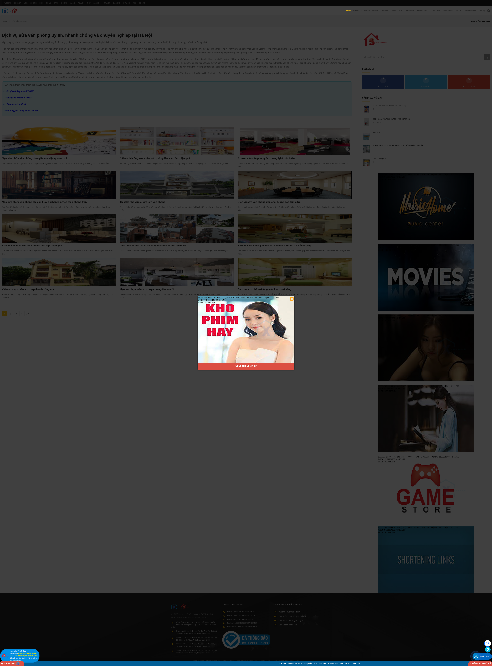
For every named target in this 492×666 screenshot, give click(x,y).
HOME (348, 11)
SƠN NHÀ (385, 11)
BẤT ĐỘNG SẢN (470, 11)
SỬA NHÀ (376, 11)
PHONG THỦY (448, 11)
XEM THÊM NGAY (246, 366)
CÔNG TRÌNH (435, 11)
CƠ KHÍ (356, 11)
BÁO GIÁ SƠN (397, 11)
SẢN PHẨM (365, 11)
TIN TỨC (459, 11)
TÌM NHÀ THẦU (422, 11)
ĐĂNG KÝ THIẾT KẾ (481, 663)
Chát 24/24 (485, 656)
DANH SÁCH (409, 11)
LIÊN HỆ (482, 11)
